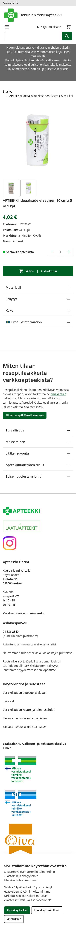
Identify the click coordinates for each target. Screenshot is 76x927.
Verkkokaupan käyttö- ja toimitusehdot (29, 710)
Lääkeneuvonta (17, 453)
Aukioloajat (9, 3)
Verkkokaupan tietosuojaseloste (24, 693)
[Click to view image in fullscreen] (38, 140)
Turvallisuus (15, 430)
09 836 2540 (11, 632)
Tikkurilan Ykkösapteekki (40, 15)
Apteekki (18, 241)
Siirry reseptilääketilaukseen (25, 415)
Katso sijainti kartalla (16, 571)
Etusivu (8, 91)
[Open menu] (7, 27)
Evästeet (8, 701)
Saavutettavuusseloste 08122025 (24, 727)
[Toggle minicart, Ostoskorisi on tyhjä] (68, 27)
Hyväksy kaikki (17, 910)
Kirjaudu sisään (51, 27)
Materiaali (13, 287)
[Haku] (67, 36)
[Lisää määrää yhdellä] (69, 252)
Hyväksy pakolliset (46, 910)
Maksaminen (15, 442)
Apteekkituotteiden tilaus (25, 465)
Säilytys (11, 299)
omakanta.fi (58, 394)
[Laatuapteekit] (38, 526)
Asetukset (14, 919)
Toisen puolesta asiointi (24, 476)
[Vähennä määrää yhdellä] (52, 252)
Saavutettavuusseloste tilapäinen (25, 718)
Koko (9, 310)
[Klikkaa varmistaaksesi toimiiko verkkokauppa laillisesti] (38, 769)
